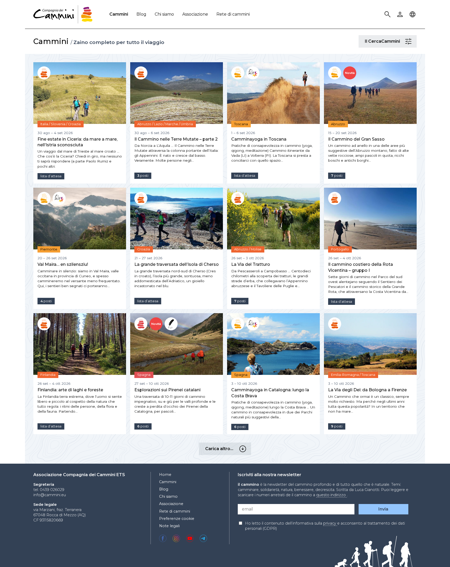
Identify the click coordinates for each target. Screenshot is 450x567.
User (400, 14)
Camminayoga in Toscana (258, 139)
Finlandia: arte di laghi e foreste (70, 389)
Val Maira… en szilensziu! (63, 264)
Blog (141, 14)
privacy (330, 523)
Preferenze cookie (176, 518)
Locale (413, 14)
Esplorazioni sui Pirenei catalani (167, 389)
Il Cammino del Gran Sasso (356, 139)
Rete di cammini (233, 14)
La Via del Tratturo (250, 264)
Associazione (195, 14)
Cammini (118, 14)
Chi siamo (164, 14)
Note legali (169, 526)
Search (388, 14)
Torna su (433, 553)
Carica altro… (243, 449)
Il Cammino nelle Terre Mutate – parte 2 (176, 139)
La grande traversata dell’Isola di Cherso (176, 264)
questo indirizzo (331, 495)
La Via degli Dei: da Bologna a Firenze (367, 389)
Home (165, 474)
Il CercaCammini (409, 41)
